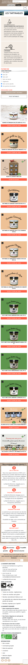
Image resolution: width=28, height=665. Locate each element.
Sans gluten (6, 72)
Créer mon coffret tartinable (14, 92)
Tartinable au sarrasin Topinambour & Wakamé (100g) (14, 287)
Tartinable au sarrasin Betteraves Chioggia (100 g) (14, 259)
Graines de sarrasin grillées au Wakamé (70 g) (14, 149)
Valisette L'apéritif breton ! (13, 176)
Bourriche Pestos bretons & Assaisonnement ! (14, 424)
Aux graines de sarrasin (9, 86)
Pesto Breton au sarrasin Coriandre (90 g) (14, 397)
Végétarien (6, 81)
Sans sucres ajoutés (8, 84)
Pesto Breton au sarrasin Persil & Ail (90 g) (14, 315)
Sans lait (5, 74)
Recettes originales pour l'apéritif (12, 603)
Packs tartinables (14, 96)
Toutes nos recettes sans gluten (11, 594)
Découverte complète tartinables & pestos (14, 451)
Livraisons (5, 650)
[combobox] (19, 1)
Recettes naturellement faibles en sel (12, 597)
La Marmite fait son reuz (9, 579)
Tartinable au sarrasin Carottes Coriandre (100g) (14, 231)
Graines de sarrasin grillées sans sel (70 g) (13, 122)
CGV (4, 653)
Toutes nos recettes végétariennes (12, 592)
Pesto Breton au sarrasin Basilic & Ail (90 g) (14, 370)
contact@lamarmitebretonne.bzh (11, 577)
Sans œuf (5, 77)
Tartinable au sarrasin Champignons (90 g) (14, 203)
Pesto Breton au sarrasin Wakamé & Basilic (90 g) (13, 343)
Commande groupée (8, 645)
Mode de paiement (8, 648)
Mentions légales (7, 655)
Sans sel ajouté (7, 79)
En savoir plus (8, 63)
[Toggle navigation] (25, 7)
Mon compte (6, 643)
